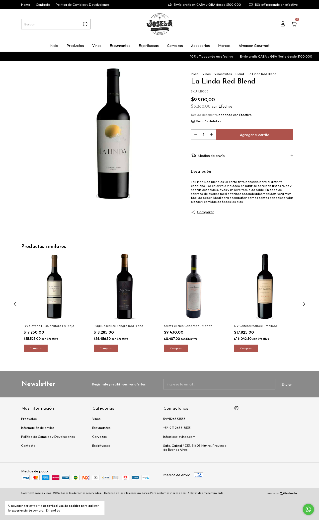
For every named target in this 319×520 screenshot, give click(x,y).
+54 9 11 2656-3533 (177, 428)
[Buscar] (84, 24)
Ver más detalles (208, 121)
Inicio (54, 45)
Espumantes (120, 45)
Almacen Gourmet (254, 45)
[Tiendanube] (282, 493)
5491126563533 (174, 419)
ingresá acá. (178, 493)
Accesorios (200, 45)
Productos (75, 45)
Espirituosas (149, 45)
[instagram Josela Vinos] (236, 408)
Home (25, 5)
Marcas (224, 45)
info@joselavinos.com (179, 437)
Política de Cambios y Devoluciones (82, 5)
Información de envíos (37, 428)
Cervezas (175, 45)
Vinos (96, 45)
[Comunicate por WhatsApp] (308, 509)
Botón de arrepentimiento (206, 493)
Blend (240, 74)
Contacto (43, 5)
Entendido (53, 510)
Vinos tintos (223, 74)
